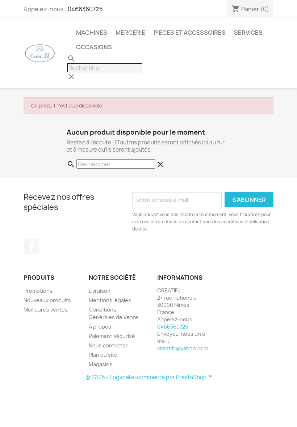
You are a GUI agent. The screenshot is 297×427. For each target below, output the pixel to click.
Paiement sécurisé (112, 336)
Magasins (100, 364)
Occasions (94, 47)
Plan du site (103, 354)
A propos (100, 326)
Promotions (38, 290)
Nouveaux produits (47, 300)
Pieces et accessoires (190, 33)
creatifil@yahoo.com (182, 348)
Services (248, 33)
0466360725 (85, 9)
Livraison (99, 290)
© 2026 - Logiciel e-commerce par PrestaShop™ (148, 377)
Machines (91, 33)
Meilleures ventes (46, 309)
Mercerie (130, 33)
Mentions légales (110, 300)
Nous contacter (108, 345)
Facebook (31, 246)
